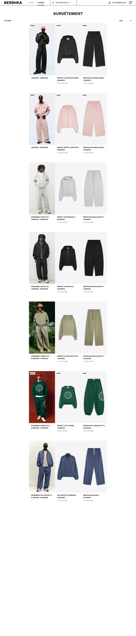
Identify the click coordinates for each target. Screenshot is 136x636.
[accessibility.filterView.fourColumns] (131, 21)
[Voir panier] (130, 2)
